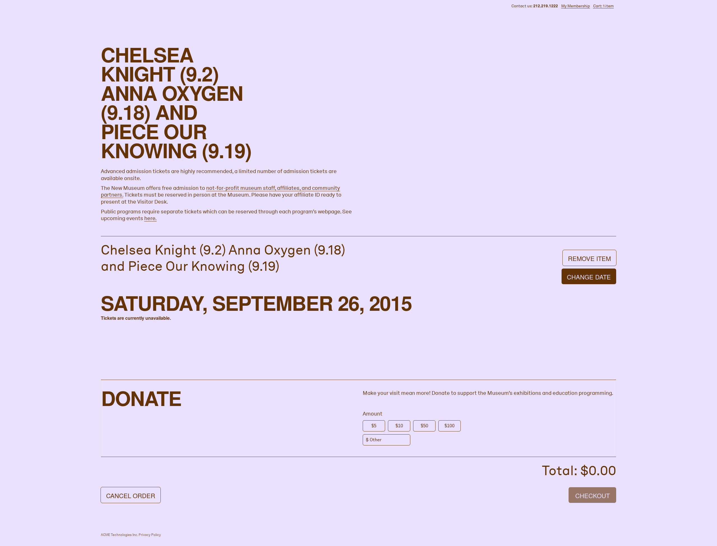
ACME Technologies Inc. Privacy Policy (131, 535)
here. (150, 218)
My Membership (575, 6)
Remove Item (589, 258)
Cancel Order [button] (130, 495)
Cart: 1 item (603, 6)
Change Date (589, 276)
